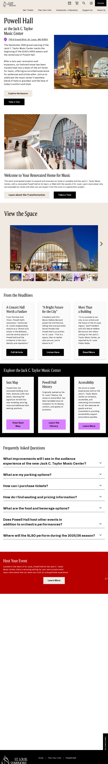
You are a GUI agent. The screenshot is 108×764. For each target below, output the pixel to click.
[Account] (91, 3)
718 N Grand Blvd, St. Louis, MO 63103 (28, 39)
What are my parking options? (27, 474)
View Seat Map (18, 424)
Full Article (17, 352)
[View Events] (69, 3)
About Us (101, 10)
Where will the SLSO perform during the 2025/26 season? (49, 535)
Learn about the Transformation (27, 195)
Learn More (89, 426)
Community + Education (67, 10)
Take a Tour (14, 102)
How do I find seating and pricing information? (40, 497)
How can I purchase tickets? (25, 486)
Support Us (87, 10)
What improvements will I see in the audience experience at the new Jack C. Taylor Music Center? (44, 461)
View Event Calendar (105, 746)
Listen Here (53, 352)
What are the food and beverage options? (36, 508)
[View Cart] (77, 3)
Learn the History (54, 424)
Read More (89, 352)
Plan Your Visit (44, 10)
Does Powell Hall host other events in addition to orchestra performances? (32, 522)
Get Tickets (28, 10)
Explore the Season (18, 93)
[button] (102, 245)
